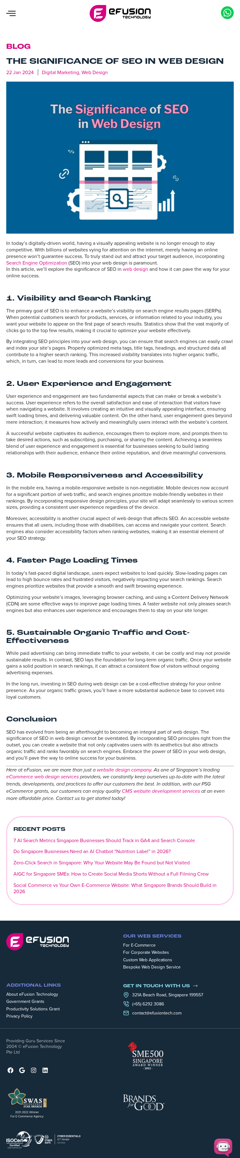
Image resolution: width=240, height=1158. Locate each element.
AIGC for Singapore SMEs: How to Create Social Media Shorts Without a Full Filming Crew (111, 873)
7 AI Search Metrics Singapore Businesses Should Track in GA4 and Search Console (104, 840)
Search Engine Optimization (36, 262)
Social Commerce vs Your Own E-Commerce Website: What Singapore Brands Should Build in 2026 (115, 888)
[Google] (22, 1070)
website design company (124, 770)
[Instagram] (33, 1070)
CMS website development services (161, 791)
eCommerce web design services (42, 777)
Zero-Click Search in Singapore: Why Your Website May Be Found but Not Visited (101, 862)
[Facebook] (10, 1070)
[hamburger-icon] (11, 13)
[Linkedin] (45, 1070)
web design (135, 268)
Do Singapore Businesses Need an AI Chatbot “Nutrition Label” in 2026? (92, 851)
